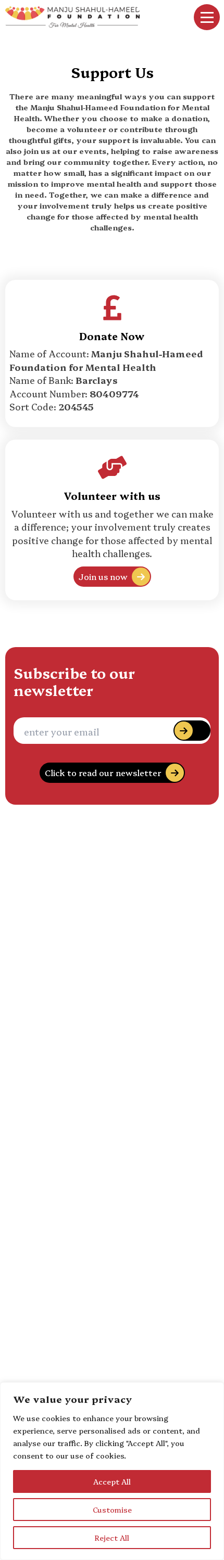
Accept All (112, 1481)
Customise (112, 1509)
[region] (112, 1471)
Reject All (112, 1537)
